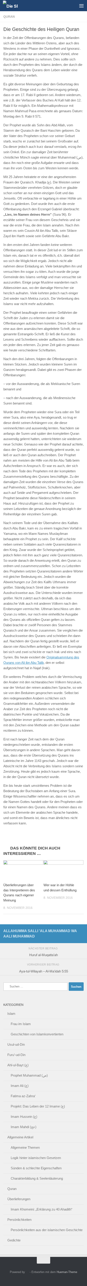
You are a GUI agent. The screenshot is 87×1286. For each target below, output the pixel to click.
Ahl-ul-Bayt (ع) (18, 1065)
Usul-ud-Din (16, 1044)
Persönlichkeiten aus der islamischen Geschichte (47, 1230)
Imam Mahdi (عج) (23, 1127)
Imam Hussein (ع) (24, 1116)
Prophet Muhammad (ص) (29, 1075)
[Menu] (81, 5)
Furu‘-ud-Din (16, 1055)
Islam (11, 1013)
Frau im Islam (21, 1024)
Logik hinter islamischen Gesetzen (36, 1158)
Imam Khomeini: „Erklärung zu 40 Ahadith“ (41, 1209)
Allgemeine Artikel (20, 1137)
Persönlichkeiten (19, 1219)
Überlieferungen (18, 1199)
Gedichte (14, 1240)
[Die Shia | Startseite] (13, 6)
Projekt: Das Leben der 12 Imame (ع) (38, 1106)
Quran (9, 16)
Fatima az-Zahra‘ (23, 1096)
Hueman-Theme (67, 1272)
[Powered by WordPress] (27, 1272)
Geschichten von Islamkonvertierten (37, 1034)
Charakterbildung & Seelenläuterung (37, 1178)
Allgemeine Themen (25, 1147)
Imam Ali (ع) (20, 1086)
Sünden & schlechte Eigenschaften (36, 1168)
